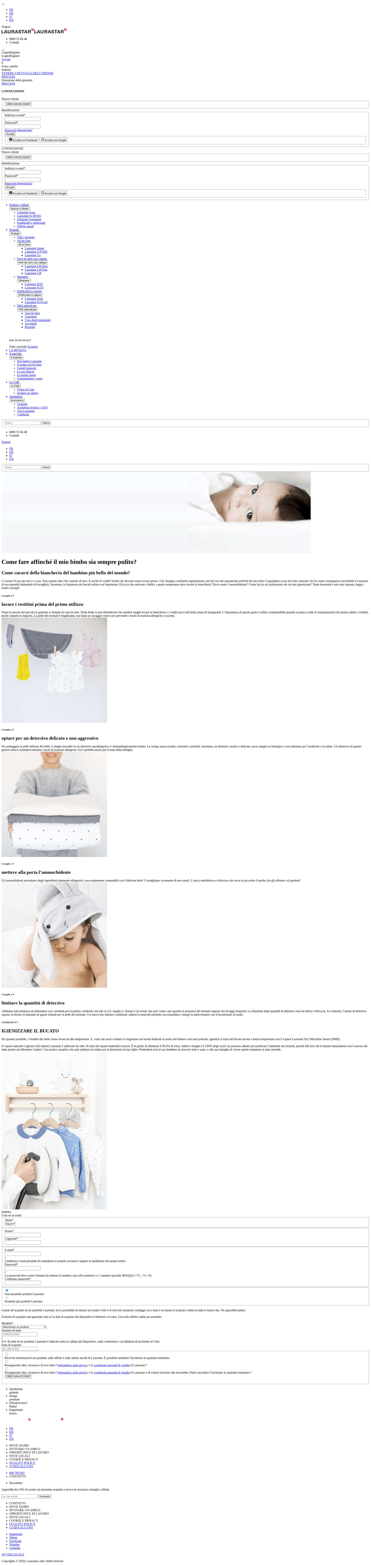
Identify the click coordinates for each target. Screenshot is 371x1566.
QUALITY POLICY (22, 1462)
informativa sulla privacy (73, 1365)
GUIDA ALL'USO (21, 1466)
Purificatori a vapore (29, 291)
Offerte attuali (25, 226)
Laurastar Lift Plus (36, 269)
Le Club (14, 382)
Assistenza (15, 396)
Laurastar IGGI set (36, 302)
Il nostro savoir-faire (29, 364)
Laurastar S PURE (36, 251)
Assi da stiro (32, 313)
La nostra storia (26, 375)
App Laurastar (26, 411)
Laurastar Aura (26, 212)
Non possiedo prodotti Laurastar (24, 1294)
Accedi (6, 59)
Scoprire (32, 346)
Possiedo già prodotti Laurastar (23, 1301)
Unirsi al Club (25, 389)
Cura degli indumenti (37, 320)
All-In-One (24, 240)
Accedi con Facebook (24, 140)
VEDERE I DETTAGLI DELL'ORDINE (28, 73)
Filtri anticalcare (27, 305)
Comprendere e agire (30, 378)
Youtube (14, 1544)
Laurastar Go (33, 255)
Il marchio (15, 353)
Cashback (23, 414)
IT (10, 16)
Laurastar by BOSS (29, 215)
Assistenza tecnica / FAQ (32, 407)
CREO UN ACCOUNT (18, 104)
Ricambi (30, 327)
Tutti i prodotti (25, 237)
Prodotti (14, 229)
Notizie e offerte (19, 204)
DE (11, 13)
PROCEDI (8, 76)
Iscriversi (45, 1496)
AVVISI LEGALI (13, 1554)
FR (11, 9)
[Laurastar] (185, 31)
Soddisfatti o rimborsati (31, 222)
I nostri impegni (26, 368)
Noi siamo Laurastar (29, 361)
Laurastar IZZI (34, 284)
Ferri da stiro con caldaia (32, 258)
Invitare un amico (27, 393)
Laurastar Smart (34, 248)
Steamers (22, 276)
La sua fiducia (25, 371)
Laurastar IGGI (34, 287)
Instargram (15, 1534)
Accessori (31, 323)
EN (11, 20)
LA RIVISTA (17, 350)
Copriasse (31, 316)
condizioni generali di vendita (112, 1365)
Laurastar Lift (33, 273)
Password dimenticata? (18, 130)
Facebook (15, 1541)
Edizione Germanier (29, 219)
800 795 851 (17, 1473)
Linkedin (14, 1548)
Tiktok (13, 1537)
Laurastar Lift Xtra (36, 266)
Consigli (22, 404)
